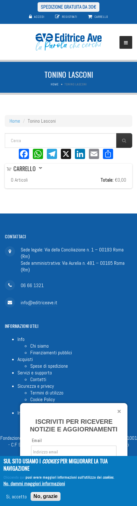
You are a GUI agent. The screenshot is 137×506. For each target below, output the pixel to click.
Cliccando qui (14, 477)
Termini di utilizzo (46, 392)
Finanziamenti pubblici (51, 352)
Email (37, 440)
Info (21, 339)
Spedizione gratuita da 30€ (68, 7)
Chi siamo (39, 346)
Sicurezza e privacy (36, 386)
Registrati (69, 17)
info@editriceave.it (39, 302)
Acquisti (25, 359)
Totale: (107, 180)
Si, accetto (16, 496)
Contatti (38, 379)
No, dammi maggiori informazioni (34, 483)
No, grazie (45, 496)
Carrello (101, 17)
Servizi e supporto (35, 372)
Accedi (39, 17)
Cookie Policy (42, 399)
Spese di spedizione (49, 366)
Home (55, 84)
